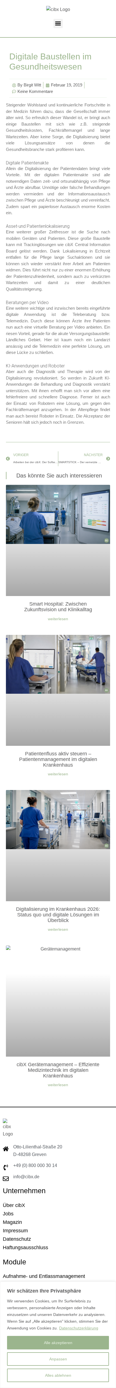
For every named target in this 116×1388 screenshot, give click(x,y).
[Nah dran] (110, 1286)
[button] (58, 23)
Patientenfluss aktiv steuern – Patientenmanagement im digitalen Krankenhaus (58, 759)
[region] (58, 1335)
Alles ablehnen (58, 1375)
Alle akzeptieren (58, 1342)
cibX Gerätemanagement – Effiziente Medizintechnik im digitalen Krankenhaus (58, 1070)
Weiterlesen (58, 619)
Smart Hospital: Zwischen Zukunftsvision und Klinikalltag (58, 606)
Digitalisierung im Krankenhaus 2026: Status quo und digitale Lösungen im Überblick (58, 914)
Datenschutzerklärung (78, 1328)
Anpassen (58, 1359)
